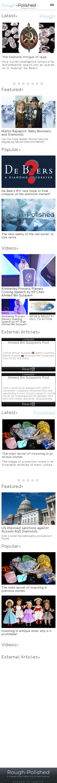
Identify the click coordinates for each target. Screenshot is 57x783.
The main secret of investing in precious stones (27, 455)
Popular (11, 149)
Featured (12, 89)
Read (28, 369)
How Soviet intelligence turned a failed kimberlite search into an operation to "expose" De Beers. (28, 65)
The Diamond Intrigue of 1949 (24, 57)
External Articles (21, 331)
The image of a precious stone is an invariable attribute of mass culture (28, 463)
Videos (10, 248)
